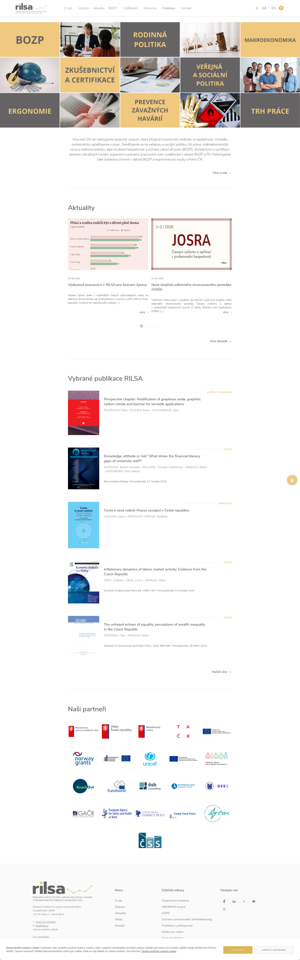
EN (274, 8)
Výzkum (83, 8)
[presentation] (72, 244)
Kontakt (186, 8)
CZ (264, 8)
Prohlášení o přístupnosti (177, 925)
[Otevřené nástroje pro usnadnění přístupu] (281, 8)
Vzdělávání (130, 8)
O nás (68, 8)
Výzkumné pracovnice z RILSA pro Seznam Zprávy (107, 284)
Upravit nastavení (274, 950)
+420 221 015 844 (45, 922)
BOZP (113, 8)
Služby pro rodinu (172, 932)
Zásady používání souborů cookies (158, 951)
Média (118, 919)
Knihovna (150, 8)
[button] (141, 326)
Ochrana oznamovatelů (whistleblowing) (187, 919)
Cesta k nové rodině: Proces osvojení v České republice (146, 510)
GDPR (166, 913)
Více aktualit (218, 341)
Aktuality (99, 8)
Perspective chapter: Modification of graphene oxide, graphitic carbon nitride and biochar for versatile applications (152, 401)
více (143, 312)
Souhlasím (238, 950)
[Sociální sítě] (292, 480)
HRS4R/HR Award (173, 907)
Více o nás (220, 173)
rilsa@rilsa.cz (41, 925)
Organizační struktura (175, 900)
